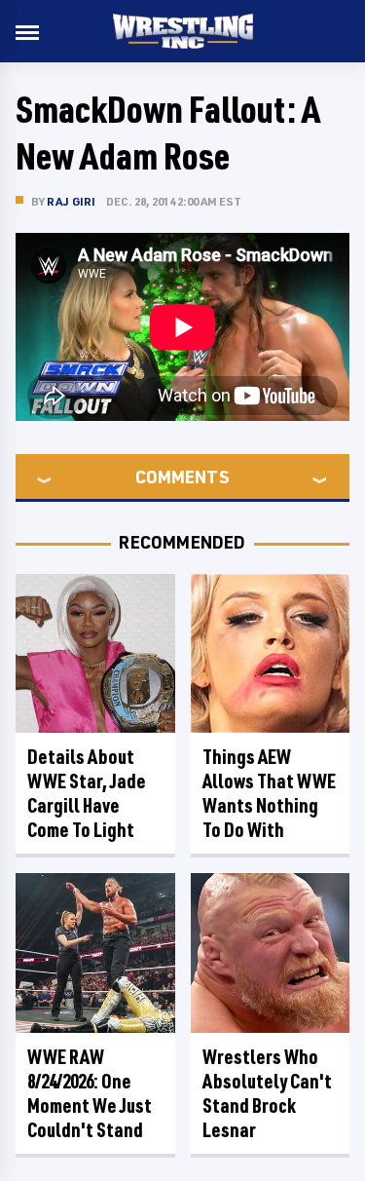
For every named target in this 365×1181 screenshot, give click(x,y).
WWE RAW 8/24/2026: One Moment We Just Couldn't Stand (89, 1093)
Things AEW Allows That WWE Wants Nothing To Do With (269, 793)
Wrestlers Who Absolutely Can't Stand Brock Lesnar (267, 1093)
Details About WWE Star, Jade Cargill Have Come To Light (86, 793)
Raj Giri (71, 201)
